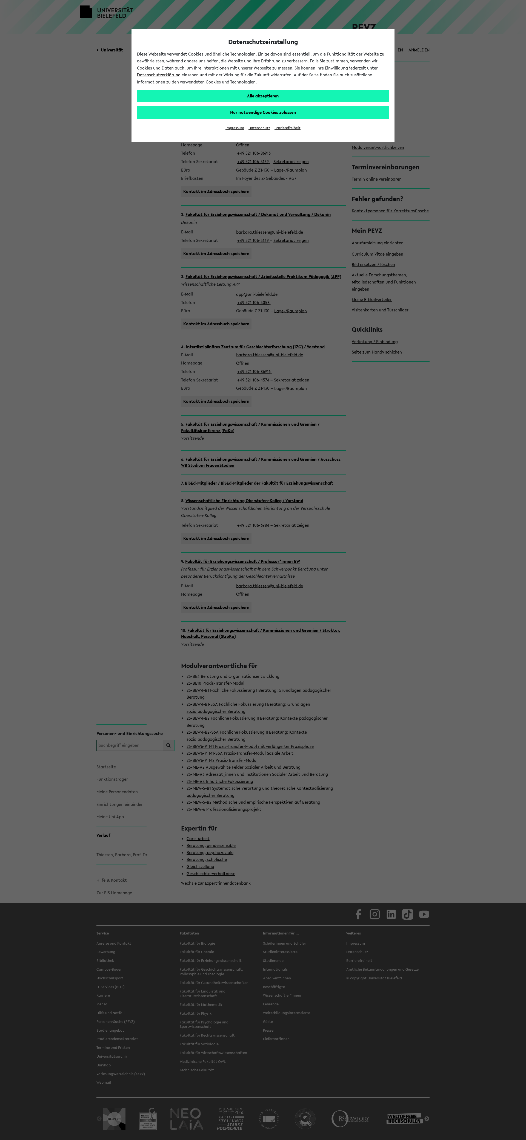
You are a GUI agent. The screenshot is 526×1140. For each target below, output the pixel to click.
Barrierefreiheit (288, 128)
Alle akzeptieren (263, 96)
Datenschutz (259, 128)
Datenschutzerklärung (159, 75)
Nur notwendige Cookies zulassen (263, 112)
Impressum (234, 128)
